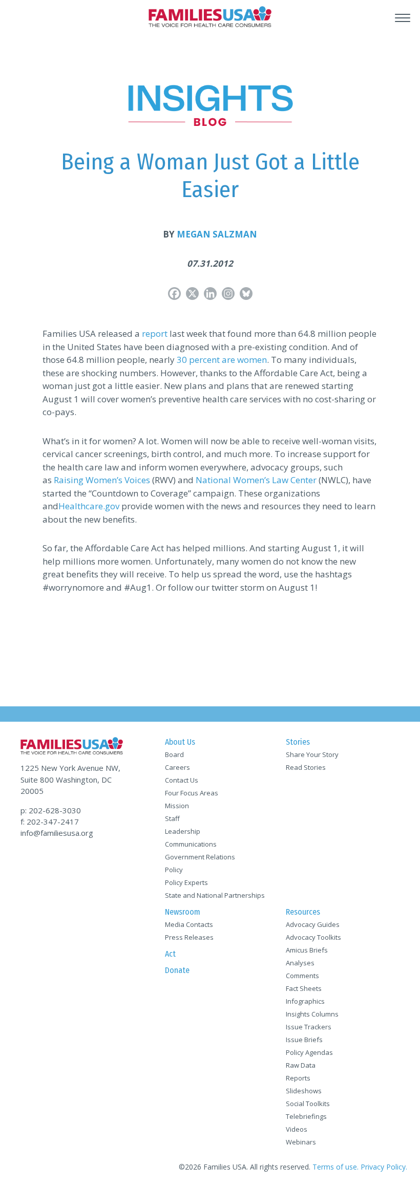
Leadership (182, 831)
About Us (180, 742)
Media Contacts (189, 924)
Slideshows (304, 1090)
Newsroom (182, 912)
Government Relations (200, 856)
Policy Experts (186, 882)
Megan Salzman (217, 234)
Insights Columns (312, 1014)
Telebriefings (306, 1116)
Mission (177, 805)
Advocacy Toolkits (313, 937)
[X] (192, 293)
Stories (298, 742)
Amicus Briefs (307, 950)
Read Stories (306, 767)
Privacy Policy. (384, 1167)
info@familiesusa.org (56, 833)
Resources (303, 912)
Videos (296, 1129)
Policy (174, 869)
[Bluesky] (246, 293)
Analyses (300, 962)
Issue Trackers (308, 1026)
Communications (191, 844)
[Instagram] (228, 293)
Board (174, 754)
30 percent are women (222, 359)
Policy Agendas (309, 1052)
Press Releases (189, 937)
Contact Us (181, 780)
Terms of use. (335, 1167)
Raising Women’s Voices (102, 480)
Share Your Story (312, 754)
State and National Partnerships (215, 895)
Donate (177, 970)
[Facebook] (174, 293)
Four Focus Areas (191, 792)
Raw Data (301, 1065)
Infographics (305, 1001)
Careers (177, 767)
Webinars (301, 1142)
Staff (172, 818)
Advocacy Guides (313, 924)
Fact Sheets (304, 988)
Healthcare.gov (88, 506)
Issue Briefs (304, 1039)
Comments (302, 975)
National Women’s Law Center (256, 480)
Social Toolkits (308, 1103)
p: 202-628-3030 (50, 810)
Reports (298, 1078)
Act (170, 954)
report (154, 333)
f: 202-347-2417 (49, 821)
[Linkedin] (210, 293)
